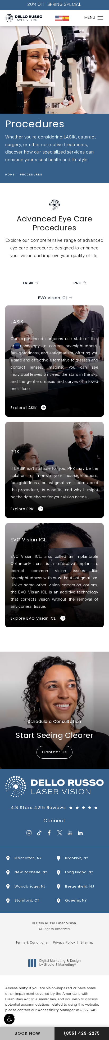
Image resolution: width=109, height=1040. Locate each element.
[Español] (66, 18)
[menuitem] (28, 832)
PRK (77, 283)
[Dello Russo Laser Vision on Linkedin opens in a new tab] (80, 833)
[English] (58, 18)
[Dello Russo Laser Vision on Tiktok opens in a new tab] (39, 833)
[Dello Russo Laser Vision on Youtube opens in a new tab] (70, 833)
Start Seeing (54, 730)
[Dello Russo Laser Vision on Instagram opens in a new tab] (29, 833)
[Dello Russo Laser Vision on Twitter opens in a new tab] (60, 833)
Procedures (31, 174)
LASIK (28, 283)
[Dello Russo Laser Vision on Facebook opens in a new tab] (49, 833)
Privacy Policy (64, 942)
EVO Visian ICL (53, 298)
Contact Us (54, 752)
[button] (9, 1019)
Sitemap (86, 942)
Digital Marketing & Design (60, 963)
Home (10, 174)
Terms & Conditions (32, 942)
